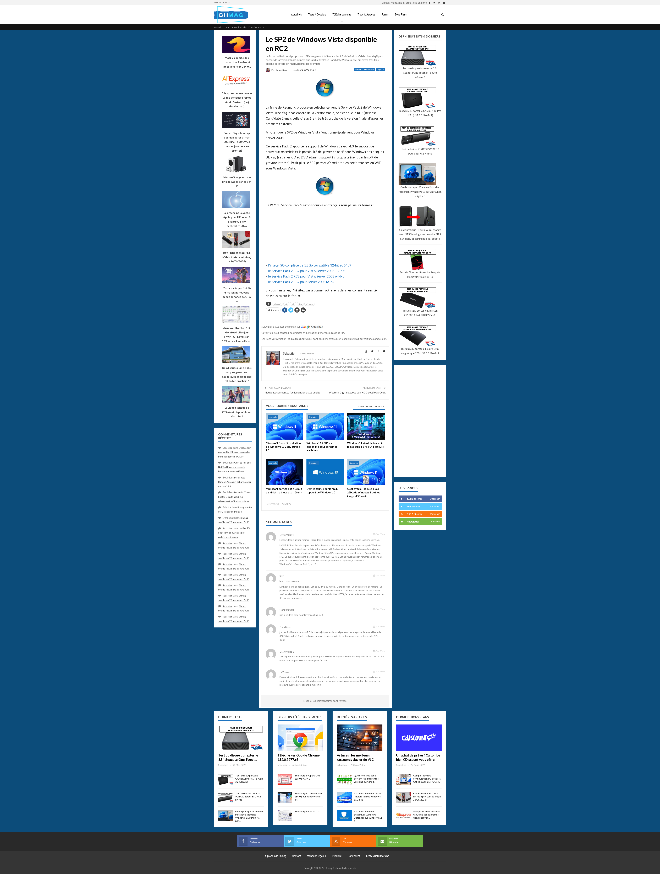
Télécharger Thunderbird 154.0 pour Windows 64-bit (308, 796)
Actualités (296, 14)
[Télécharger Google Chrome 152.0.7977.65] (300, 737)
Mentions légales (316, 856)
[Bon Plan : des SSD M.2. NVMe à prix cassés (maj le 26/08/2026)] (403, 797)
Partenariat (354, 856)
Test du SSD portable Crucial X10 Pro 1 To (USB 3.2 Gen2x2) (420, 113)
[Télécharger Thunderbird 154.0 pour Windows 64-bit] (285, 797)
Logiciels (380, 69)
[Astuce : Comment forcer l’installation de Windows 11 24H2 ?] (344, 797)
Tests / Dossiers (317, 14)
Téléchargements (341, 14)
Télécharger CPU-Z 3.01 (308, 811)
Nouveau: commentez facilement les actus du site (292, 392)
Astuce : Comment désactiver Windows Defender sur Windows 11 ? (368, 816)
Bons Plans (401, 14)
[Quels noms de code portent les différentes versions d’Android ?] (344, 779)
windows (309, 304)
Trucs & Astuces (366, 14)
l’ (269, 265)
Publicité (337, 856)
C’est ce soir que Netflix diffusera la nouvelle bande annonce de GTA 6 (234, 452)
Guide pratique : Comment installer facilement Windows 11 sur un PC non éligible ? (420, 192)
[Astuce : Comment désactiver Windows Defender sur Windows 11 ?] (344, 815)
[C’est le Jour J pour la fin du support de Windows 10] (325, 472)
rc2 (286, 304)
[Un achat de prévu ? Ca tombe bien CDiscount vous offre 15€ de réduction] (419, 737)
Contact (226, 2)
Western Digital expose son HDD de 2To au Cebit (357, 392)
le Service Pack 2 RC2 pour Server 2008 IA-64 (301, 282)
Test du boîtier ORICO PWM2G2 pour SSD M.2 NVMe (420, 151)
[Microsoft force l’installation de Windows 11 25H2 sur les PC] (284, 426)
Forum (385, 14)
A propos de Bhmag (275, 856)
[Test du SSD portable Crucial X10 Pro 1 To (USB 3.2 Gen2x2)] (225, 779)
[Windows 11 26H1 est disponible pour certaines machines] (325, 426)
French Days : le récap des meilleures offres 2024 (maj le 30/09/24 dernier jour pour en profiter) (237, 141)
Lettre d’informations (377, 856)
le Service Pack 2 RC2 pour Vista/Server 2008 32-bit (306, 271)
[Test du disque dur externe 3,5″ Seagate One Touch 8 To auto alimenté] (241, 737)
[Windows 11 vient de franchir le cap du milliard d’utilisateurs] (366, 426)
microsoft (277, 304)
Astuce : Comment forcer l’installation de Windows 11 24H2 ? (367, 796)
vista (300, 304)
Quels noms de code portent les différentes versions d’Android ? (366, 778)
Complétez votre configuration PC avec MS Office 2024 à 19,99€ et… (427, 778)
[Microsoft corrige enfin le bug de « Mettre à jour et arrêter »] (284, 472)
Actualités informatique (364, 69)
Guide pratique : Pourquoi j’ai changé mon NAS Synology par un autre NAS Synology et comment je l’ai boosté (420, 234)
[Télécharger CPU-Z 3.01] (285, 815)
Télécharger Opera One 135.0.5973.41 (307, 777)
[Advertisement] (325, 235)
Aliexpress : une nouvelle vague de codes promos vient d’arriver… (426, 814)
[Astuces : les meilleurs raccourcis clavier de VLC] (359, 737)
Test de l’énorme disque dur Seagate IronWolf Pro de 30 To (420, 274)
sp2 (293, 304)
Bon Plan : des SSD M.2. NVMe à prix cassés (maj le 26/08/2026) (427, 796)
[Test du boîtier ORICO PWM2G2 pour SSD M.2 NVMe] (225, 797)
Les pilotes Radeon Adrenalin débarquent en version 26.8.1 (234, 482)
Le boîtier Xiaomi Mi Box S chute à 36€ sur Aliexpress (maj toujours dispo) (234, 497)
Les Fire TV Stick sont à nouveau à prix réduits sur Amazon (234, 533)
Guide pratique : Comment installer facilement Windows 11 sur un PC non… (249, 816)
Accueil (217, 2)
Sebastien (227, 447)
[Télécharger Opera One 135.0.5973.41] (285, 779)
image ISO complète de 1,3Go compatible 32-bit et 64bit (310, 265)
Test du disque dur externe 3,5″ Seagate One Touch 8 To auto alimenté (420, 73)
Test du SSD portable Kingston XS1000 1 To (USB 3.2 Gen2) (420, 313)
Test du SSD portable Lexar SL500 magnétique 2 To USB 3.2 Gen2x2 (420, 351)
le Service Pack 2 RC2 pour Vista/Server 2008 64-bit (306, 276)
